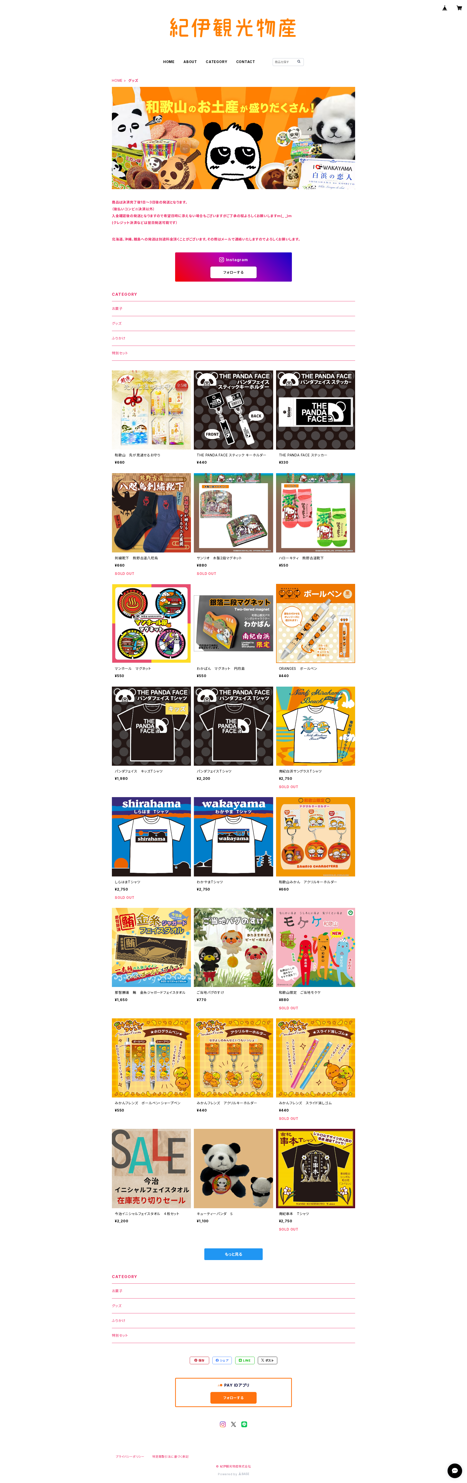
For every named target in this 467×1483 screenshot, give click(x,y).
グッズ (116, 323)
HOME (169, 62)
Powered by (228, 1474)
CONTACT (245, 62)
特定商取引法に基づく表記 (170, 1456)
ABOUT (190, 62)
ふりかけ (119, 338)
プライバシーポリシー (130, 1456)
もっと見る (233, 1254)
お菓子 (117, 308)
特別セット (120, 353)
